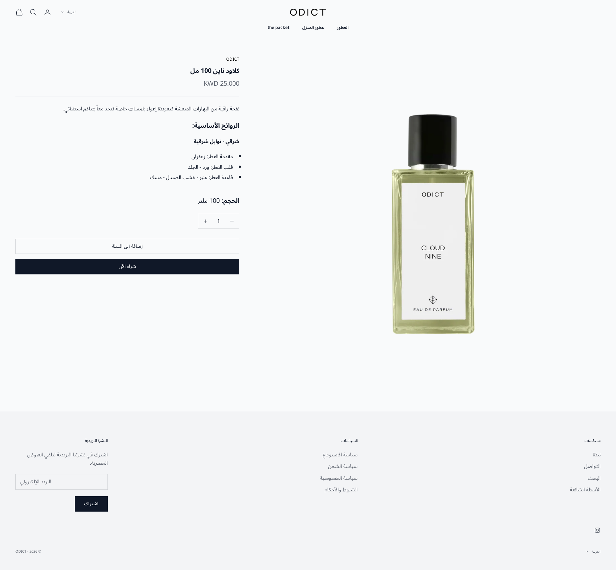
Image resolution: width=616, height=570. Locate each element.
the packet (278, 27)
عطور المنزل (313, 27)
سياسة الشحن (343, 466)
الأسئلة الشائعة (585, 489)
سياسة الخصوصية (339, 478)
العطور (342, 27)
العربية (71, 12)
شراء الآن (127, 266)
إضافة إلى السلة (127, 246)
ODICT (232, 59)
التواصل (592, 466)
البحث (594, 478)
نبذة (597, 454)
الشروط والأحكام (341, 489)
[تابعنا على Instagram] (597, 530)
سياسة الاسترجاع (340, 454)
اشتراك (91, 503)
